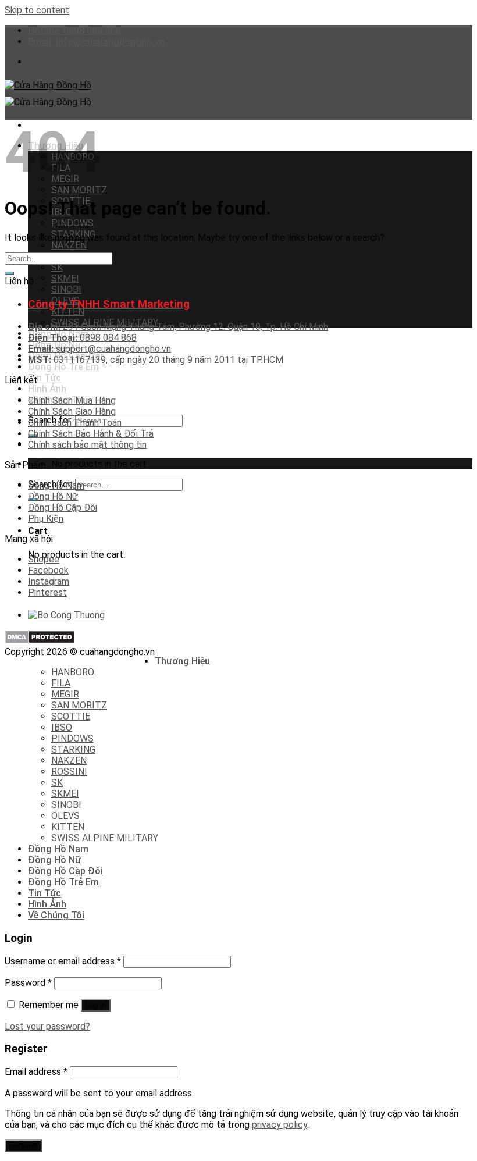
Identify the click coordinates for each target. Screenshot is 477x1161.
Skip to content (37, 10)
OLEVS (65, 815)
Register (23, 1145)
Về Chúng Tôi (56, 915)
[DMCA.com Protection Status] (40, 640)
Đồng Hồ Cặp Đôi (62, 507)
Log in (96, 1005)
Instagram (48, 581)
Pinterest (47, 592)
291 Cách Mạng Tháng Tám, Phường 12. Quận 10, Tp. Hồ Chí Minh (178, 326)
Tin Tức (44, 377)
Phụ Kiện (45, 518)
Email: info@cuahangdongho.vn (96, 41)
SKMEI (65, 278)
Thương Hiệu (182, 661)
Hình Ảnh (47, 388)
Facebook (48, 570)
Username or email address (63, 961)
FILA (60, 683)
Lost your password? (47, 1026)
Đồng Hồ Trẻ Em (63, 366)
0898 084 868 (82, 337)
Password (28, 982)
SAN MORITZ (79, 189)
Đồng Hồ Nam (56, 485)
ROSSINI (69, 771)
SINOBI (66, 289)
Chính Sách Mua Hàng (72, 400)
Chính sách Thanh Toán (75, 422)
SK (57, 267)
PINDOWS (72, 223)
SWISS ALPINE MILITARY (104, 837)
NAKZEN (69, 245)
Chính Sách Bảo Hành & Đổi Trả (91, 433)
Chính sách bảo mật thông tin (87, 444)
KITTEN (67, 311)
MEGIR (65, 694)
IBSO (61, 727)
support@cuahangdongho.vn (99, 348)
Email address (36, 1071)
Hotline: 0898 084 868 (74, 30)
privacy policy (279, 1124)
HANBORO (72, 672)
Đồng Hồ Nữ (53, 496)
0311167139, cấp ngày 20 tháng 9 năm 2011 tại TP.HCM (155, 359)
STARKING (73, 749)
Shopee (43, 559)
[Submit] (9, 273)
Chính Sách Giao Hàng (72, 411)
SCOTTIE (70, 716)
